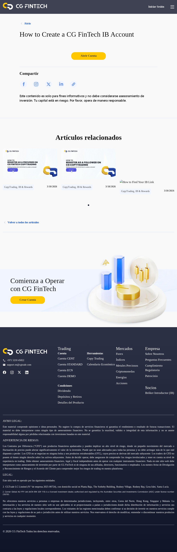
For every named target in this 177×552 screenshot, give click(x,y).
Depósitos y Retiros (70, 396)
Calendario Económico (101, 364)
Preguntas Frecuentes (158, 359)
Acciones (121, 383)
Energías (121, 377)
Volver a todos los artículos (23, 222)
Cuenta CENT (66, 358)
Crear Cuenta (28, 299)
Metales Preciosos (127, 365)
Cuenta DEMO (67, 376)
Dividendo (64, 390)
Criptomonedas (125, 371)
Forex (119, 353)
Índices (120, 359)
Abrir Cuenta (89, 55)
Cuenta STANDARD (70, 364)
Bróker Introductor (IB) (159, 393)
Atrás (27, 23)
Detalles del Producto (71, 402)
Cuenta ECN (65, 370)
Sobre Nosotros (154, 353)
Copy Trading (95, 358)
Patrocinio (151, 376)
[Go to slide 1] (88, 205)
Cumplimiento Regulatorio (154, 368)
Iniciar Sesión (156, 6)
